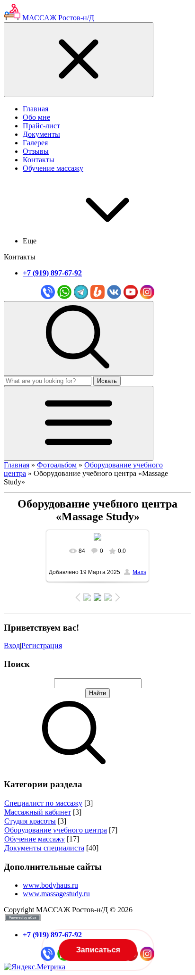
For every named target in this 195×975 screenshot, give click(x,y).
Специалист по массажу (43, 803)
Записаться (97, 950)
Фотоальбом (57, 465)
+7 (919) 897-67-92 (52, 273)
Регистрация (41, 646)
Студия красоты (30, 821)
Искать (107, 380)
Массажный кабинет (37, 812)
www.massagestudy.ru (56, 894)
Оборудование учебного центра (55, 830)
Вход (12, 646)
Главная (16, 465)
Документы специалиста (44, 848)
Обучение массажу (34, 839)
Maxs (139, 572)
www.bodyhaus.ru (50, 885)
